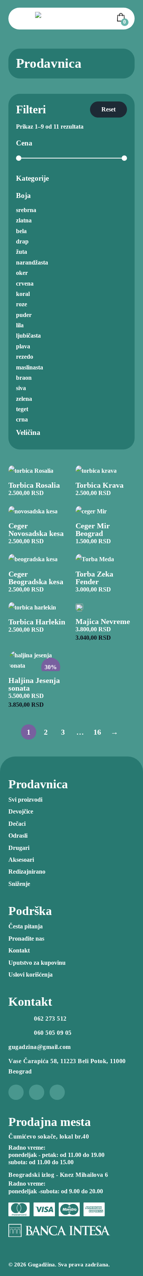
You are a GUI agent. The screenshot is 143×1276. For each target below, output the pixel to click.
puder (24, 315)
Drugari (18, 848)
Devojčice (20, 811)
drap (22, 241)
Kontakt (19, 950)
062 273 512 (50, 1018)
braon (24, 377)
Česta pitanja (25, 926)
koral (23, 294)
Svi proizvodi (25, 799)
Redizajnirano (26, 871)
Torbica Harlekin (36, 622)
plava (23, 346)
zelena (24, 398)
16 (97, 732)
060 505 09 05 (53, 1032)
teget (22, 409)
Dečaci (17, 823)
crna (22, 419)
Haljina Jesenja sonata (34, 684)
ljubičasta (28, 335)
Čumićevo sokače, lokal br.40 (48, 1136)
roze (21, 304)
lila (20, 325)
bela (21, 231)
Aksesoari (21, 859)
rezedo (24, 356)
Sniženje (19, 884)
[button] (122, 17)
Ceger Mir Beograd (93, 529)
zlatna (24, 220)
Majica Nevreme (103, 621)
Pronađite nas (26, 938)
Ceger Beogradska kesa (35, 578)
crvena (25, 283)
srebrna (26, 210)
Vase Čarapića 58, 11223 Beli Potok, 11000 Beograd (67, 1066)
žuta (21, 251)
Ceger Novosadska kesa (36, 529)
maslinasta (29, 367)
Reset (108, 109)
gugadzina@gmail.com (39, 1047)
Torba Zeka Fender (94, 578)
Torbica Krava (100, 485)
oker (22, 273)
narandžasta (32, 262)
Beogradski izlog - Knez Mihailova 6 (58, 1174)
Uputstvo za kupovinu (37, 962)
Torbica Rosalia (34, 485)
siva (21, 388)
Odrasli (17, 835)
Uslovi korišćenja (30, 974)
